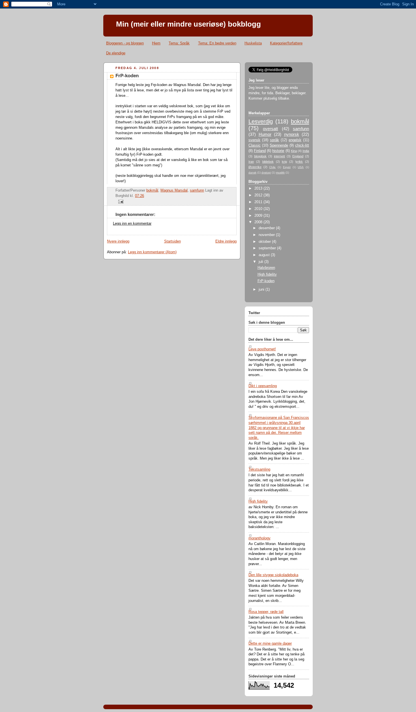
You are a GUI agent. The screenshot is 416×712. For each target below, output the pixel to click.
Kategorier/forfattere (286, 43)
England (297, 156)
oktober (265, 242)
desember (267, 228)
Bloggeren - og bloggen (125, 43)
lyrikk (299, 161)
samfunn (197, 190)
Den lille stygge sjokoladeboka (273, 575)
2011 (258, 202)
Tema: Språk (179, 43)
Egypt (287, 167)
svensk (254, 140)
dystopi (266, 172)
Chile (272, 167)
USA (301, 167)
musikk (280, 172)
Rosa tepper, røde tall (266, 612)
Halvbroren (266, 268)
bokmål (152, 190)
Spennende (279, 145)
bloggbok (260, 156)
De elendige (115, 53)
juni (262, 289)
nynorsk (291, 134)
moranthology (259, 538)
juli (261, 262)
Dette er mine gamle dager (270, 643)
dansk (252, 172)
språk (274, 140)
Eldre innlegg (226, 241)
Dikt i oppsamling (262, 386)
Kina (294, 151)
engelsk (295, 140)
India (306, 151)
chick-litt (302, 145)
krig (284, 161)
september (268, 248)
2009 (258, 216)
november (267, 235)
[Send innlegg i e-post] (120, 201)
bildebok (268, 161)
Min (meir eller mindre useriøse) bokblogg (188, 24)
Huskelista (253, 43)
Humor (265, 134)
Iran (251, 161)
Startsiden (172, 241)
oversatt (270, 128)
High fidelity (267, 274)
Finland (260, 151)
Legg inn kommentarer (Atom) (152, 252)
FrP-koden (266, 281)
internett (279, 156)
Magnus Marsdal (174, 190)
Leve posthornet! (262, 349)
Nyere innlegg (118, 241)
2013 (258, 188)
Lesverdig (260, 121)
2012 (258, 195)
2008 (258, 222)
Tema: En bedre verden (217, 43)
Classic (254, 145)
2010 (258, 209)
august (265, 255)
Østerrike (254, 167)
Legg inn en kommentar (132, 224)
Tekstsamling (259, 469)
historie (278, 151)
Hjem (156, 43)
